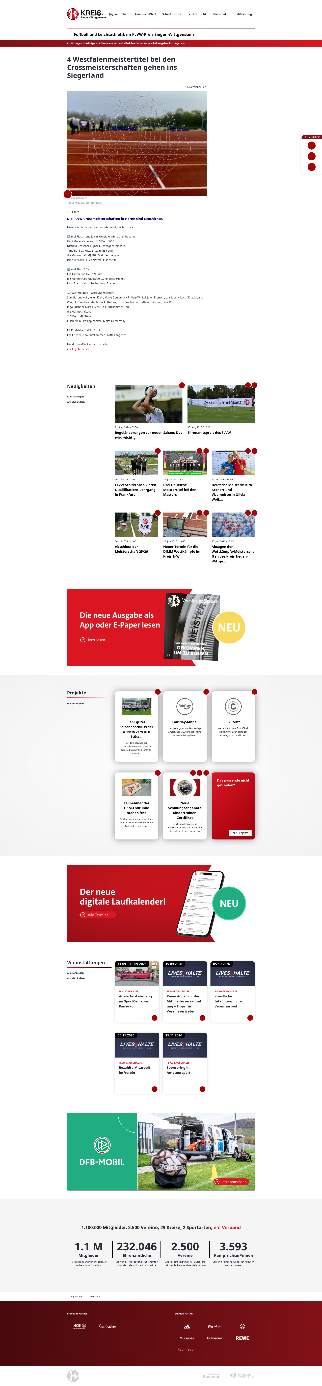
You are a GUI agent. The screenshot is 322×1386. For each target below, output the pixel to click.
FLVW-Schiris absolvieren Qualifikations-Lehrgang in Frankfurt (135, 490)
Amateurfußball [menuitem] (145, 14)
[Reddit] (90, 87)
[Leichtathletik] (311, 156)
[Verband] (311, 167)
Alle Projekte (240, 833)
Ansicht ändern (76, 401)
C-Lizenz (233, 722)
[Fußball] (311, 146)
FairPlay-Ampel (185, 722)
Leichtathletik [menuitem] (197, 14)
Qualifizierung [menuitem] (242, 14)
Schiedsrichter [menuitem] (171, 14)
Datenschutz (95, 1296)
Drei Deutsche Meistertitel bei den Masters (179, 490)
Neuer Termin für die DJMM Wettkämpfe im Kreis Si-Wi (181, 551)
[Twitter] (80, 87)
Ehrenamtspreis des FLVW (209, 432)
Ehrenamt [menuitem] (219, 14)
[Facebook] (70, 87)
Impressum (76, 1296)
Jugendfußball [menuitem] (118, 14)
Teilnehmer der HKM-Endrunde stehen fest (136, 808)
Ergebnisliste (80, 349)
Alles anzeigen (75, 396)
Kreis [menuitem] (99, 14)
